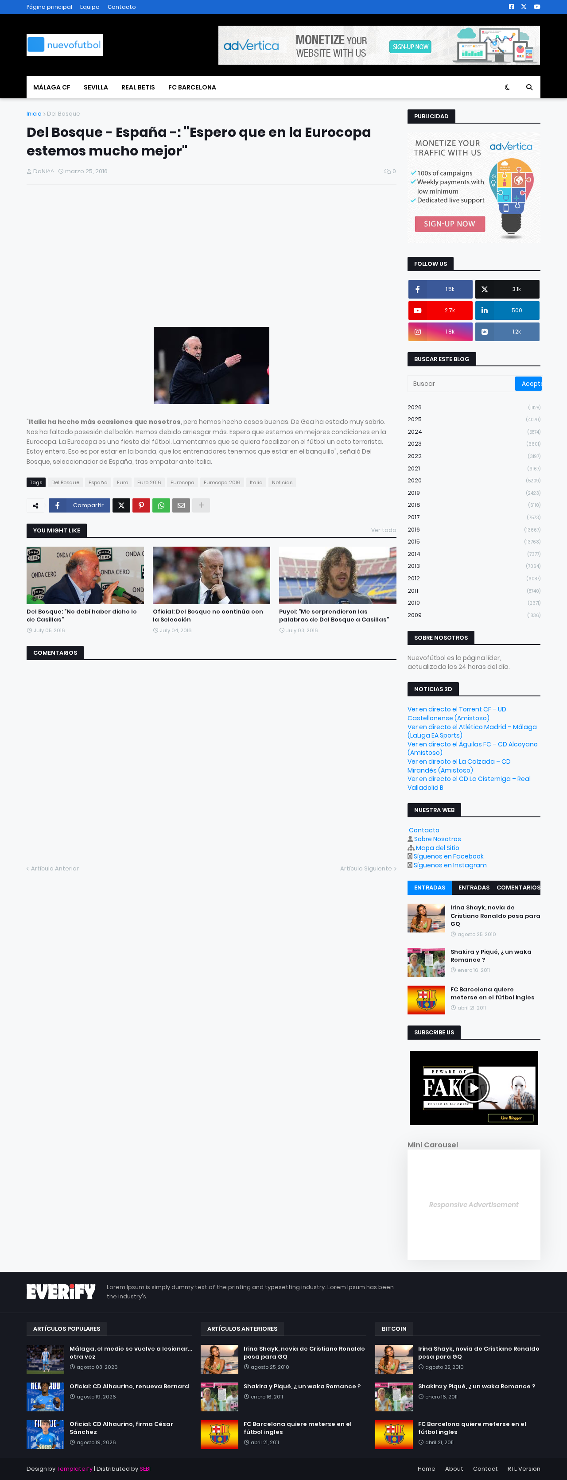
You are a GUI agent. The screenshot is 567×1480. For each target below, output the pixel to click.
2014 (474, 554)
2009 (474, 615)
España (98, 482)
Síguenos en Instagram (450, 865)
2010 (474, 602)
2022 (474, 456)
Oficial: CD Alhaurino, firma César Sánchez (121, 1428)
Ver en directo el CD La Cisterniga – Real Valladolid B (469, 783)
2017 (474, 517)
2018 (474, 505)
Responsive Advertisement (474, 1204)
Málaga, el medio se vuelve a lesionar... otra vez (131, 1353)
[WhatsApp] (161, 505)
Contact (485, 1468)
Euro (122, 482)
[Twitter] (121, 505)
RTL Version (524, 1468)
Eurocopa (182, 482)
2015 (474, 541)
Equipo (90, 7)
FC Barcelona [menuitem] (192, 87)
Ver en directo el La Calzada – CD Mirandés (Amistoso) (459, 766)
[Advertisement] (93, 259)
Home (426, 1468)
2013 (474, 566)
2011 (474, 591)
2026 (474, 407)
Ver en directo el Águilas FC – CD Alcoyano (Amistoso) (473, 748)
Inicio (34, 113)
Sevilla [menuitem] (96, 87)
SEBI (145, 1468)
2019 (474, 493)
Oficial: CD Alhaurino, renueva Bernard (129, 1387)
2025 (474, 419)
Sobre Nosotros (437, 839)
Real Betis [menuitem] (138, 87)
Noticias (282, 482)
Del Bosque (63, 113)
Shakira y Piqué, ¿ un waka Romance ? (491, 956)
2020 (474, 480)
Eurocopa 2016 (222, 482)
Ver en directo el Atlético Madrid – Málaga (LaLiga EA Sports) (472, 731)
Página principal (49, 7)
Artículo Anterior (55, 868)
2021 (474, 468)
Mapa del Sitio (437, 847)
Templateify (75, 1468)
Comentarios (518, 887)
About (454, 1468)
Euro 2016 (149, 482)
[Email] (181, 505)
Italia (256, 482)
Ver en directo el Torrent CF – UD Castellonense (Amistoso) (457, 714)
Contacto (122, 7)
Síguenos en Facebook (449, 856)
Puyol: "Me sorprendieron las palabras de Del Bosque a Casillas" (334, 616)
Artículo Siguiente (366, 868)
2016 (474, 529)
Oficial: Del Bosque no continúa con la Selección (208, 616)
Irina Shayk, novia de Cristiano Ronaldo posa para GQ (495, 916)
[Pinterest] (141, 505)
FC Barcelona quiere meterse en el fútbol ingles (492, 994)
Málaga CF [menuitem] (51, 87)
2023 (474, 443)
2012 (474, 578)
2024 (474, 431)
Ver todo (383, 530)
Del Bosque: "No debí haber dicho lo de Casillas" (82, 616)
